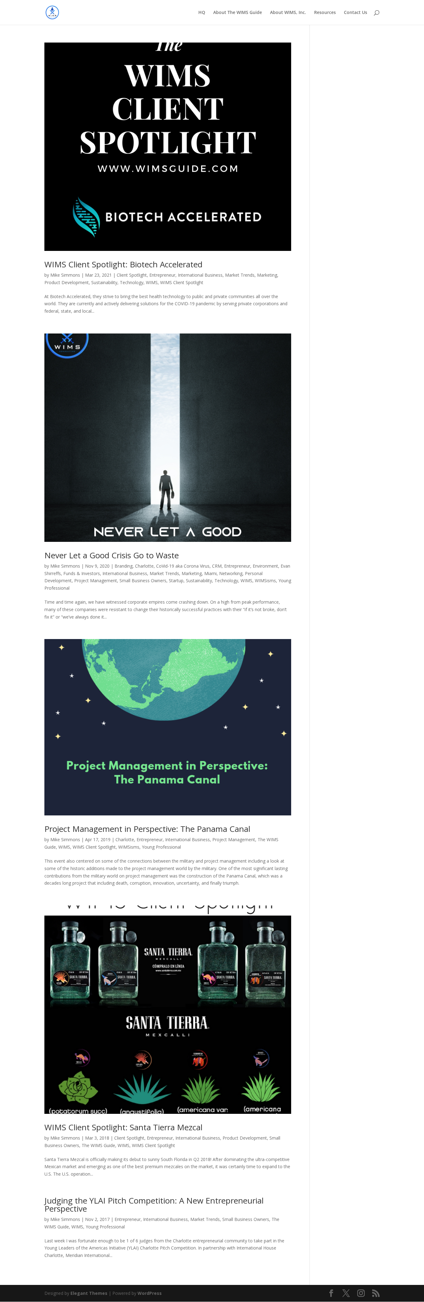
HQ (201, 12)
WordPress (150, 1293)
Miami (210, 573)
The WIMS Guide (98, 1145)
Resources (325, 12)
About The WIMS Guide (237, 12)
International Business (200, 275)
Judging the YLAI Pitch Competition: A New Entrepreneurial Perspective (154, 1204)
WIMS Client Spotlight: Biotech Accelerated (123, 264)
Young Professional (161, 847)
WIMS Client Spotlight (181, 282)
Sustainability (104, 282)
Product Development (66, 282)
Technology (131, 282)
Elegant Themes (88, 1293)
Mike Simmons (65, 275)
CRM (217, 566)
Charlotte (144, 566)
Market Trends (240, 275)
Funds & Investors (81, 573)
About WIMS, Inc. (288, 12)
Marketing (267, 275)
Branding (124, 566)
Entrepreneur (162, 275)
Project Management (95, 580)
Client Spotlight (132, 275)
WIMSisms (265, 580)
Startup (176, 580)
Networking (230, 573)
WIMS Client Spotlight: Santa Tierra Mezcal (123, 1127)
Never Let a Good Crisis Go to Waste (111, 555)
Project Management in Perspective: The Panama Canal (147, 828)
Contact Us (355, 12)
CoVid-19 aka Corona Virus (183, 566)
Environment (265, 566)
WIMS (152, 282)
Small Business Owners (143, 580)
